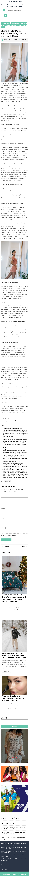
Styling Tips (7, 481)
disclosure (3, 864)
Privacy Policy (4, 869)
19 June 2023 (7, 39)
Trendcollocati (14, 1)
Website (3, 527)
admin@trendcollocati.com (14, 10)
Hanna (15, 39)
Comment (4, 495)
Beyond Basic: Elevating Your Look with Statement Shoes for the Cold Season (14, 655)
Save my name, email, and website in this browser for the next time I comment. (14, 534)
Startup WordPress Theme (9, 874)
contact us (3, 867)
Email (3, 518)
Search (4, 718)
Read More (7, 615)
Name (3, 508)
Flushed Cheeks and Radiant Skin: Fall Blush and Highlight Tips (13, 698)
